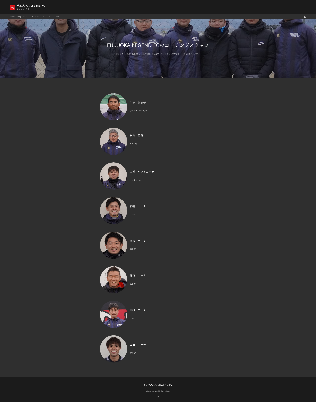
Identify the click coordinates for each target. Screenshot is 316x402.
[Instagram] (305, 16)
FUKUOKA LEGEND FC (31, 5)
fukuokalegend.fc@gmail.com (158, 391)
